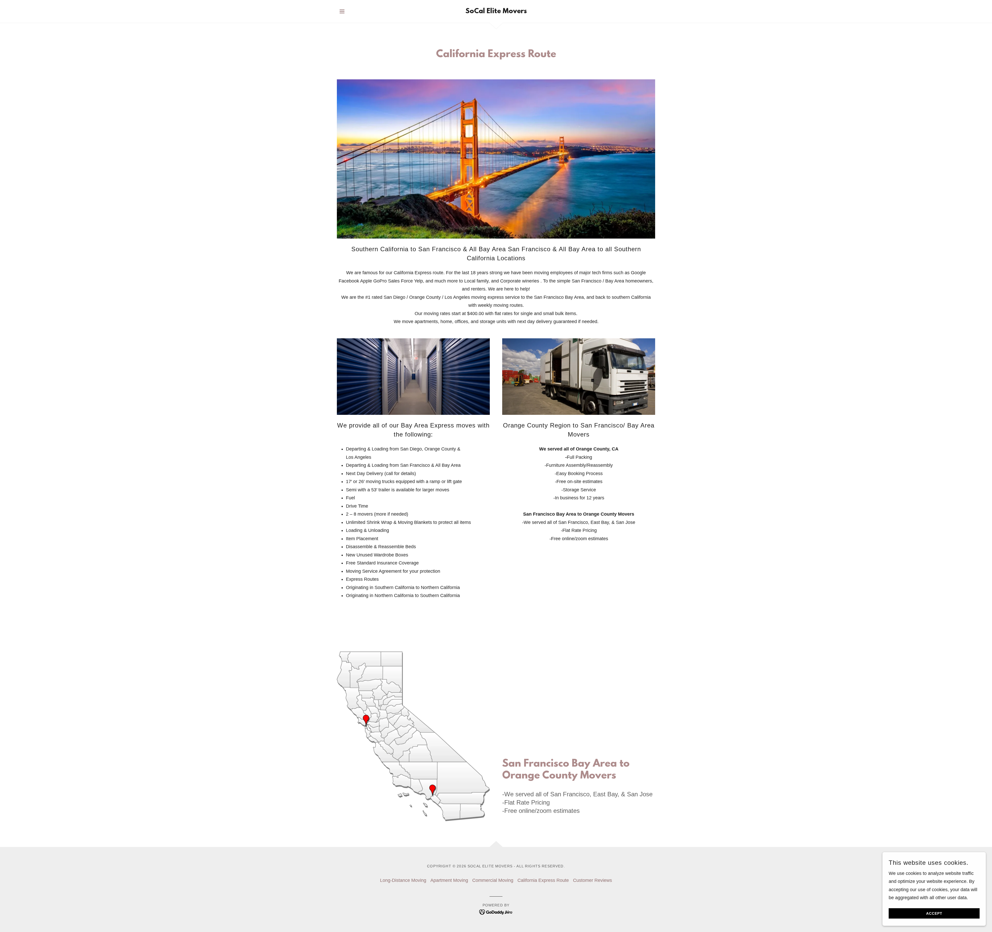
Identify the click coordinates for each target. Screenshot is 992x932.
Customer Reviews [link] (592, 880)
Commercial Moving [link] (492, 880)
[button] (342, 11)
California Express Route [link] (543, 880)
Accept (934, 913)
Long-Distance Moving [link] (403, 880)
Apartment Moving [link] (449, 880)
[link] (496, 11)
